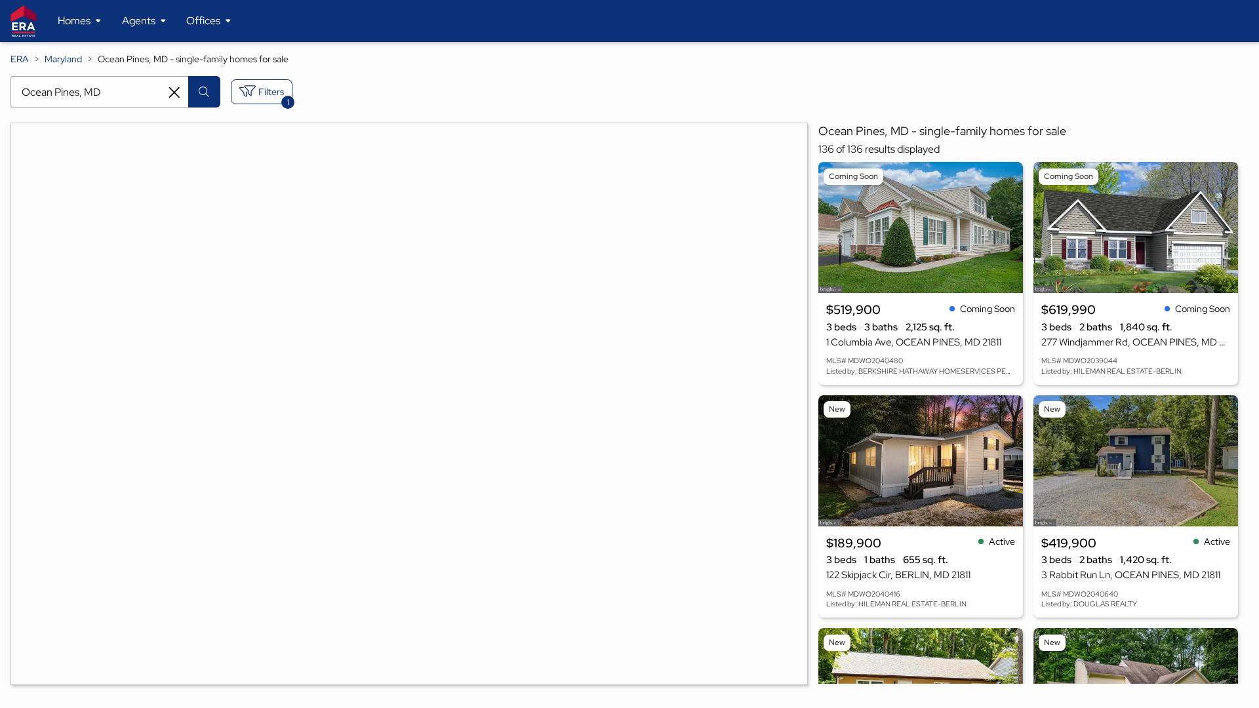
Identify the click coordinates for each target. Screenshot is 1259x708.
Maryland (63, 59)
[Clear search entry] (174, 92)
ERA (19, 59)
